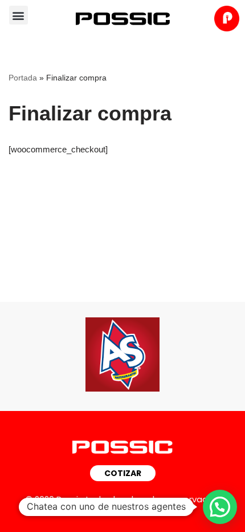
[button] (18, 15)
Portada (23, 77)
